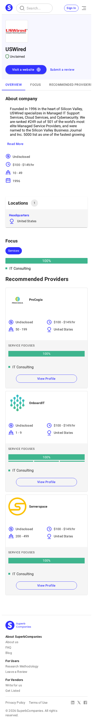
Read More (15, 144)
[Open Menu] (84, 8)
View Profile (46, 378)
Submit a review (62, 69)
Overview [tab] (13, 84)
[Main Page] (9, 8)
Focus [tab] (35, 84)
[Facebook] (85, 703)
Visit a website (23, 69)
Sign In (71, 8)
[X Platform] (79, 703)
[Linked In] (72, 703)
